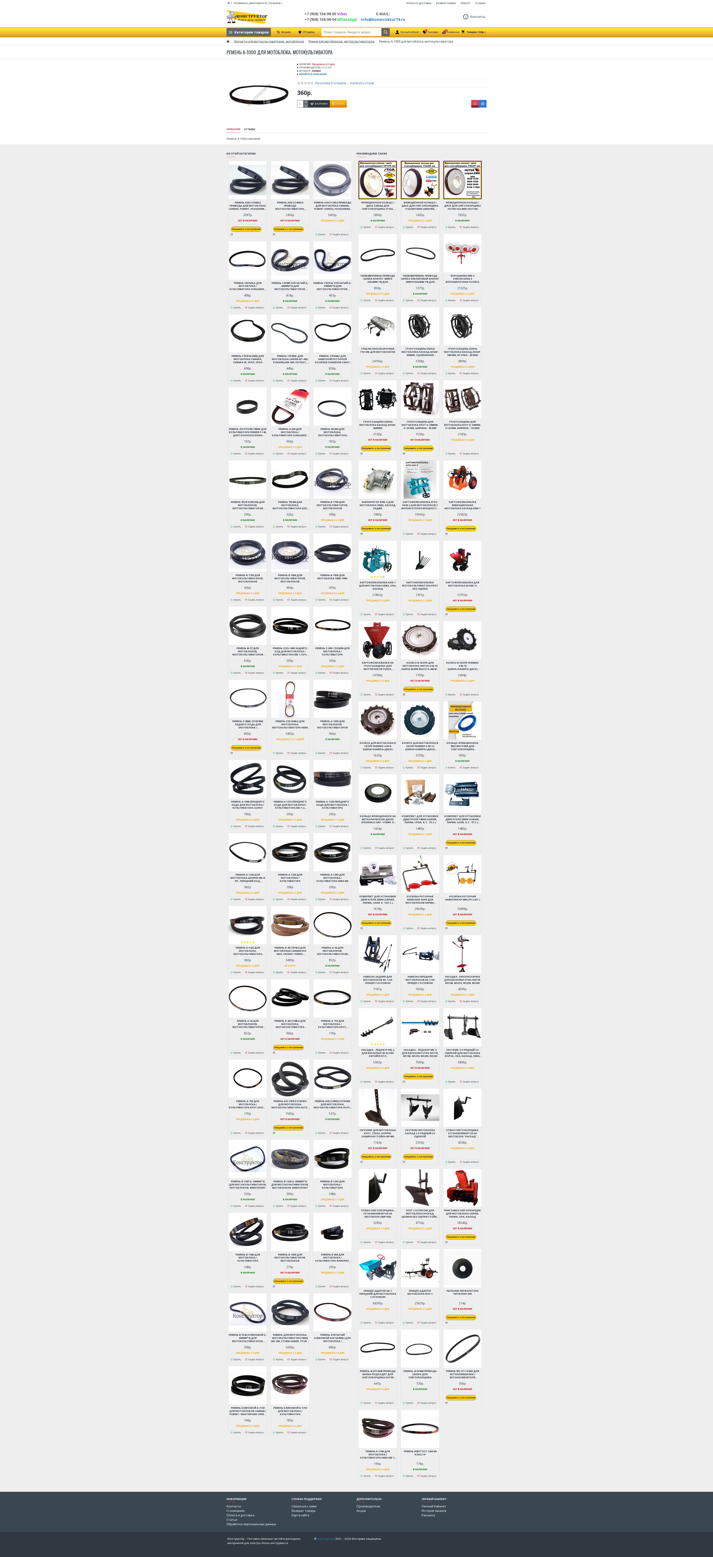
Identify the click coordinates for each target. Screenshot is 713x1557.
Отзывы (249, 129)
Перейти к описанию (313, 74)
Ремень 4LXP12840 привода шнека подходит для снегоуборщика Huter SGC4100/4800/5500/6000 (377, 1374)
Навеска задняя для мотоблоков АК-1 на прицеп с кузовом (377, 980)
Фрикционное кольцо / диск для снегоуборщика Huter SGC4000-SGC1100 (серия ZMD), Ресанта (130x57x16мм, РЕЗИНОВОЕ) (462, 205)
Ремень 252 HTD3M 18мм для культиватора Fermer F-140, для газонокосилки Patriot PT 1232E (248, 432)
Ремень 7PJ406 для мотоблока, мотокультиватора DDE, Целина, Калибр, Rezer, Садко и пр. (290, 505)
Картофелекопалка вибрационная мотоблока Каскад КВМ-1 (463, 505)
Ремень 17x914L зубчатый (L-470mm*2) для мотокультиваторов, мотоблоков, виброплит (332, 286)
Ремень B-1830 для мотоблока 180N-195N (332, 577)
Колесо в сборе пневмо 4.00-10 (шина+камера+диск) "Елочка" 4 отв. (462, 666)
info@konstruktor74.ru (383, 19)
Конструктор (325, 1538)
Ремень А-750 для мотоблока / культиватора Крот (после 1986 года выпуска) (248, 1104)
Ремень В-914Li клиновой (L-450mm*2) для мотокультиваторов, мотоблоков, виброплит (248, 1338)
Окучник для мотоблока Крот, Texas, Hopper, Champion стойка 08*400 (378, 1133)
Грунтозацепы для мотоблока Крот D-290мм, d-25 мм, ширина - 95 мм (420, 425)
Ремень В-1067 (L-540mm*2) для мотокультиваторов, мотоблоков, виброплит (247, 1184)
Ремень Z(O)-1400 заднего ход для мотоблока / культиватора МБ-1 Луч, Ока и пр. (290, 651)
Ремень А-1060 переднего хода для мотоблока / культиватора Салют (247, 805)
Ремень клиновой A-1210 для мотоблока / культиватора (290, 1411)
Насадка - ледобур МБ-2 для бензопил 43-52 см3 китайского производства (377, 1053)
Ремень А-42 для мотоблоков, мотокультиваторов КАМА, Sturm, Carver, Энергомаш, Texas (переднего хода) (247, 1024)
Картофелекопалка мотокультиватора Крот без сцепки (420, 585)
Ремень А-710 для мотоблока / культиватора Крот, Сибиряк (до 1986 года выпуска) (332, 1024)
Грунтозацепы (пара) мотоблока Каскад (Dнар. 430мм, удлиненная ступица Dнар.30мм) (420, 352)
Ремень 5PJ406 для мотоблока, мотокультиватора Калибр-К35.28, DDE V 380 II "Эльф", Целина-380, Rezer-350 (332, 432)
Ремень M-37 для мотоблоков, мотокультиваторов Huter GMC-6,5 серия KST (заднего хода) (248, 651)
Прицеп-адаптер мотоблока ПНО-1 (420, 1292)
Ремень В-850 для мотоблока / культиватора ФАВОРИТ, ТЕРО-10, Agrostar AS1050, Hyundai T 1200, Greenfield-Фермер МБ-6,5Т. (332, 1258)
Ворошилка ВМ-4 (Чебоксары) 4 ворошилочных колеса (462, 279)
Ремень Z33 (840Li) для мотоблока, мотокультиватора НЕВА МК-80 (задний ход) (290, 724)
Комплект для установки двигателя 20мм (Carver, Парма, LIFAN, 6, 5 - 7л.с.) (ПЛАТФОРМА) (462, 819)
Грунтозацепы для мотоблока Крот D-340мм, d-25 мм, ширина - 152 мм (462, 425)
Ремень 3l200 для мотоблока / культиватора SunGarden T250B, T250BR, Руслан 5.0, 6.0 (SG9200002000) (290, 432)
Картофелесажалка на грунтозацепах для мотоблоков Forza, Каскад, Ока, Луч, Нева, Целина (378, 666)
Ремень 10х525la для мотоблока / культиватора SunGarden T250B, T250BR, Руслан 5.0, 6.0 (247, 286)
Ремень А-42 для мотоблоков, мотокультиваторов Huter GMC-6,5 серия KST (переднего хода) (332, 951)
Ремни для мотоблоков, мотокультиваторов (341, 41)
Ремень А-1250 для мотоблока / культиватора (290, 878)
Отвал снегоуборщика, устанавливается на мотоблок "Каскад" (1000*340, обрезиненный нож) (462, 1133)
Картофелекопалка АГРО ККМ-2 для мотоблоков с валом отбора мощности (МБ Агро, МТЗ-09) (420, 505)
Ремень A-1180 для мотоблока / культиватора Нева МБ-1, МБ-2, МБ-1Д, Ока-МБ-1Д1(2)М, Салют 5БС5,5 (377, 1454)
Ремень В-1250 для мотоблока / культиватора (332, 1184)
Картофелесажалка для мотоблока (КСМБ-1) (462, 584)
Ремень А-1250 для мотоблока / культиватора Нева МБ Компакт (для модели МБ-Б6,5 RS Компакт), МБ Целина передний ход (332, 878)
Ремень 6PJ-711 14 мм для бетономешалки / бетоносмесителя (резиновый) (462, 1374)
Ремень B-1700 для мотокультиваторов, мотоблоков (332, 505)
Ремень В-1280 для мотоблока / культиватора (248, 1258)
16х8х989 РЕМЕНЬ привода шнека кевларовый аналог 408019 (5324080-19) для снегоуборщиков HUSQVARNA (420, 279)
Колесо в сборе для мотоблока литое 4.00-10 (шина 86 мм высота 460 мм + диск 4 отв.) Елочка (420, 666)
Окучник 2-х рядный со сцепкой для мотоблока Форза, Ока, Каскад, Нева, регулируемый (462, 1053)
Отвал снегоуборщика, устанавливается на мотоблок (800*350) (377, 1213)
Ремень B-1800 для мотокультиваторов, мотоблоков (290, 578)
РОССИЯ (326, 67)
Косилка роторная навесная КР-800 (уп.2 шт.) (462, 898)
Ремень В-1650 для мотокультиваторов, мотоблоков (290, 1258)
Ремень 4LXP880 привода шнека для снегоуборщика (420, 1374)
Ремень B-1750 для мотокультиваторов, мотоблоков (247, 578)
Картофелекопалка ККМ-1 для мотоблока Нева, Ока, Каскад (377, 585)
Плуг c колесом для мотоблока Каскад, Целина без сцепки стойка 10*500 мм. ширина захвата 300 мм (420, 1213)
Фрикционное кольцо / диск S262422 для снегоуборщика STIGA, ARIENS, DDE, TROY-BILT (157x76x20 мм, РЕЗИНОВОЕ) (377, 205)
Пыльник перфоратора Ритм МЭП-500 (462, 1292)
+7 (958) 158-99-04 (331, 19)
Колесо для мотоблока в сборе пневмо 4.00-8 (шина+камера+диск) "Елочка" (378, 746)
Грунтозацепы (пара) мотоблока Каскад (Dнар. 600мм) (377, 425)
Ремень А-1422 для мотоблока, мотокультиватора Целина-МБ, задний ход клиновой (248, 951)
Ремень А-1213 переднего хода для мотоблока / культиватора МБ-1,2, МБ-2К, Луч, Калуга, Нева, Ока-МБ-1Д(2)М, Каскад (290, 805)
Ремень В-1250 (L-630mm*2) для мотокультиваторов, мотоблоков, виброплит (290, 1184)
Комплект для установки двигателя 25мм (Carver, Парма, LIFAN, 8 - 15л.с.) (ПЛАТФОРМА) (377, 899)
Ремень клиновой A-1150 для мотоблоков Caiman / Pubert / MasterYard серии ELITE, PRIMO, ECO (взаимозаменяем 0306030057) (247, 1411)
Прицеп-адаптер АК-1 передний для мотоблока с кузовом (377, 1294)
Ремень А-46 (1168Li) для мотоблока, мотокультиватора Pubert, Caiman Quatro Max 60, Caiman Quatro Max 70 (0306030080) (290, 1024)
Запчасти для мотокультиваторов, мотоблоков (269, 41)
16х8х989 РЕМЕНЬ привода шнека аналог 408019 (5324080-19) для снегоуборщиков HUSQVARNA (377, 279)
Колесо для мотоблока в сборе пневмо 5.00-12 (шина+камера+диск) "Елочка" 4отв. (420, 746)
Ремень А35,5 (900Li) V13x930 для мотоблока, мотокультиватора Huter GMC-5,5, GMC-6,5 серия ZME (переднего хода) (332, 1104)
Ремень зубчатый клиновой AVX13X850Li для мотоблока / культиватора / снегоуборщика (332, 1338)
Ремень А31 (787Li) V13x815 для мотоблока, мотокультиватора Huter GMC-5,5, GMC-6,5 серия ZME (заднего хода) (290, 1104)
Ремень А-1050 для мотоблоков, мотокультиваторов (332, 724)
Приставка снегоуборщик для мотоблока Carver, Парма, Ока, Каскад (462, 1213)
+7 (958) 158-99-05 (326, 13)
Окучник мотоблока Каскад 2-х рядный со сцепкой (420, 1133)
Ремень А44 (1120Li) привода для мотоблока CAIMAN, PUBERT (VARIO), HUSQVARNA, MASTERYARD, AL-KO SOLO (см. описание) (332, 205)
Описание (233, 129)
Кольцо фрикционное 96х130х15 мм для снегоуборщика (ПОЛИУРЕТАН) (462, 746)
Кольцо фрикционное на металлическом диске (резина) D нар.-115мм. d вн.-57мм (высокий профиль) (378, 819)
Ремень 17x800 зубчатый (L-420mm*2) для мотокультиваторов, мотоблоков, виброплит (290, 286)
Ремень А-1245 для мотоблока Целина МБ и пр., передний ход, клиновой (247, 878)
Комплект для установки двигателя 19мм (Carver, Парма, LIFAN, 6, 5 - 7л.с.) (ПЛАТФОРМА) (420, 819)
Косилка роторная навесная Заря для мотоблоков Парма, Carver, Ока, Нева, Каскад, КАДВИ (420, 899)
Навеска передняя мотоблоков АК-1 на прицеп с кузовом (420, 980)
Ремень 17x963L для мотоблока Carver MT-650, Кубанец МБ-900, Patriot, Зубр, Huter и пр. (290, 359)
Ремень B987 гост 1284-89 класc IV (420, 1453)
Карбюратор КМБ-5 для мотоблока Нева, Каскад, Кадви (378, 505)
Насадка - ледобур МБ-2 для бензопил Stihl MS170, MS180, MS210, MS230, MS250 (420, 1053)
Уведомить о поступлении (246, 229)
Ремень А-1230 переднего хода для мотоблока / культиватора (332, 805)
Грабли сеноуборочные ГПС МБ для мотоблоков (377, 350)
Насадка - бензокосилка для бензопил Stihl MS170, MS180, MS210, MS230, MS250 (462, 980)
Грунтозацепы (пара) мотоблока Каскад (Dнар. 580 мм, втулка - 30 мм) (462, 352)
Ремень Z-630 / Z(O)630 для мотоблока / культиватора (332, 651)
